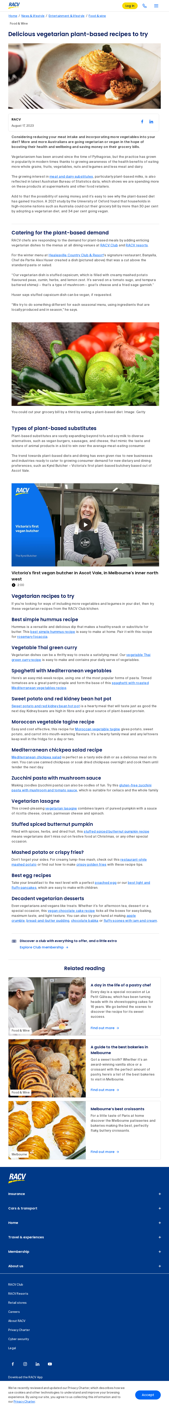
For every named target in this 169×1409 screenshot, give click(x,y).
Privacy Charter (24, 1401)
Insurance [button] (16, 1194)
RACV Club (109, 245)
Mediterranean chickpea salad (36, 757)
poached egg (105, 883)
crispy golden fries (91, 864)
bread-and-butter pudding (47, 921)
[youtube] (49, 1364)
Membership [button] (18, 1251)
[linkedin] (37, 1364)
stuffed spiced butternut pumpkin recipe (116, 831)
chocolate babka (85, 921)
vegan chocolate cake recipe (71, 911)
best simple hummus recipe (52, 632)
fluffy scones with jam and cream (130, 921)
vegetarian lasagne (61, 808)
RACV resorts (137, 245)
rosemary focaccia (32, 637)
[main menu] (156, 5)
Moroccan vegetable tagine (97, 729)
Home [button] (13, 1222)
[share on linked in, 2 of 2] (151, 121)
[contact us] (144, 5)
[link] (21, 1178)
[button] (85, 524)
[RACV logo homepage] (14, 5)
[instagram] (25, 1364)
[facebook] (12, 1364)
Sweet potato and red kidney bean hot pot (46, 706)
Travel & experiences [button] (26, 1237)
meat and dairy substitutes (71, 176)
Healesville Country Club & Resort (76, 255)
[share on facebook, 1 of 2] (142, 121)
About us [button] (15, 1266)
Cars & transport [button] (22, 1208)
